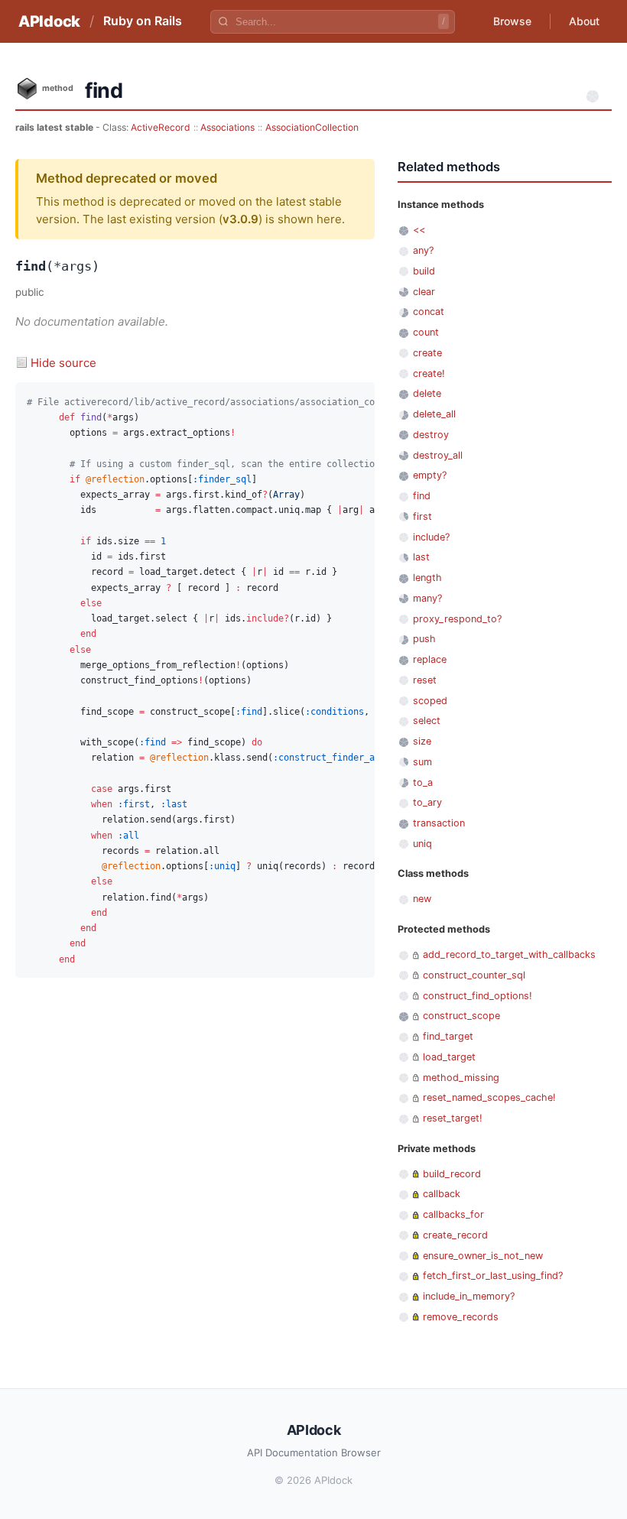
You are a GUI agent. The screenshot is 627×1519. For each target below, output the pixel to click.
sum (422, 762)
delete (427, 393)
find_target (448, 1036)
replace (430, 659)
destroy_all (438, 455)
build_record (452, 1174)
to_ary (427, 802)
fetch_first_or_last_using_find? (493, 1275)
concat (428, 311)
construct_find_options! (477, 995)
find (421, 495)
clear (424, 291)
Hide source (63, 362)
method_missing (461, 1077)
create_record (455, 1235)
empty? (430, 475)
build (424, 271)
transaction (439, 823)
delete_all (434, 414)
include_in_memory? (469, 1296)
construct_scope (461, 1015)
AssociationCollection (312, 127)
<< (419, 229)
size (422, 741)
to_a (423, 782)
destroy (431, 434)
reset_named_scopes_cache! (489, 1097)
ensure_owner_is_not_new (483, 1255)
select (426, 720)
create (427, 353)
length (427, 577)
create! (429, 373)
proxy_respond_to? (457, 619)
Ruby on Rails (142, 20)
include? (431, 537)
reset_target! (452, 1118)
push (424, 638)
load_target (449, 1057)
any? (423, 250)
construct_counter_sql (474, 975)
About (584, 21)
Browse (512, 21)
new (422, 898)
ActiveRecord (160, 127)
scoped (430, 700)
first (422, 516)
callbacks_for (453, 1214)
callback (441, 1193)
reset (425, 680)
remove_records (461, 1317)
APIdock (49, 21)
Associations (227, 127)
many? (427, 598)
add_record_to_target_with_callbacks (509, 954)
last (421, 557)
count (426, 332)
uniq (422, 843)
